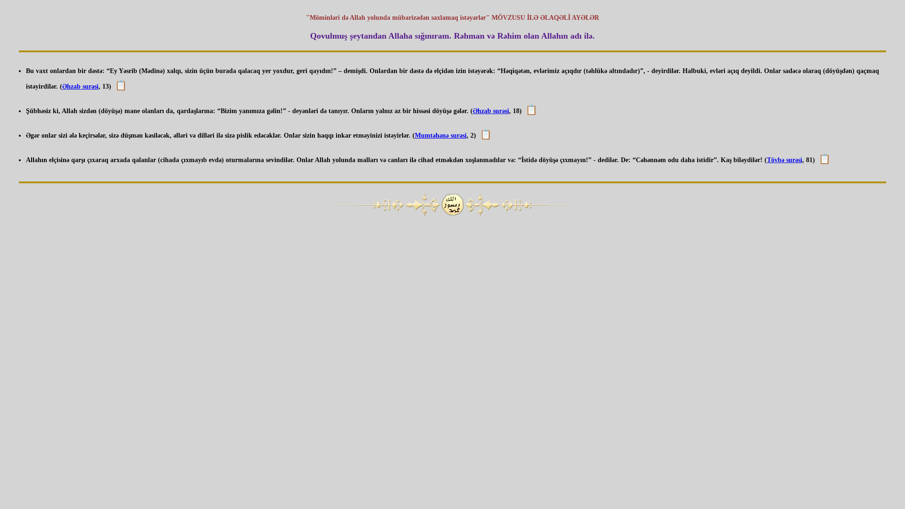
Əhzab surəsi (80, 86)
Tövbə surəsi (784, 160)
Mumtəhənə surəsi (441, 135)
